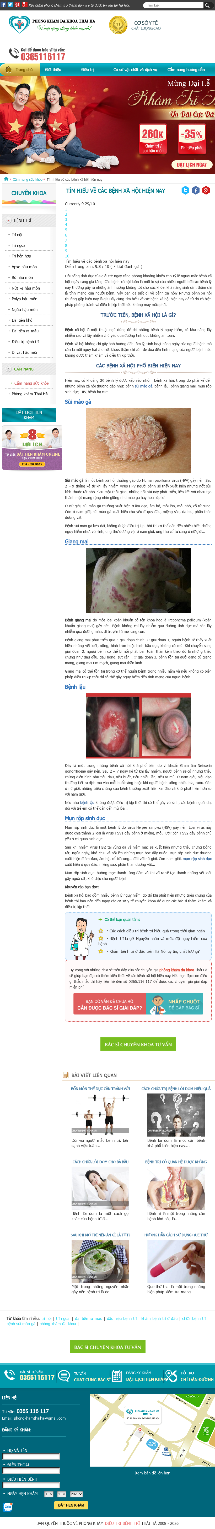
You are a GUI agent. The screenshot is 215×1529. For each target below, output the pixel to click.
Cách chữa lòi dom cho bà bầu (100, 1161)
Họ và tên (17, 1450)
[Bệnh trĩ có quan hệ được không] (176, 1208)
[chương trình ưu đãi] (107, 125)
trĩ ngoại (63, 1318)
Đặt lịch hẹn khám (29, 415)
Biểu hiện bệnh (22, 1479)
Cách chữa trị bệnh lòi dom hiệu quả (176, 1088)
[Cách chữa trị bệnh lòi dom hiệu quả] (176, 1135)
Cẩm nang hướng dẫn (186, 69)
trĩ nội (46, 1318)
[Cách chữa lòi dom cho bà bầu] (100, 1208)
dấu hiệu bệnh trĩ (122, 1318)
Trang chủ (24, 69)
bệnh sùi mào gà (21, 1323)
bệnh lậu (87, 802)
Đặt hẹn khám (71, 1505)
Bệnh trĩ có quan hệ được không (176, 1161)
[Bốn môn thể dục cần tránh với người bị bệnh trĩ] (100, 1135)
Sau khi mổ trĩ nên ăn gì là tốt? (100, 1234)
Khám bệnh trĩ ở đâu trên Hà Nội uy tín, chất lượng (154, 951)
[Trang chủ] (6, 179)
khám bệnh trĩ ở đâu (159, 1318)
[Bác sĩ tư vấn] (32, 470)
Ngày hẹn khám (22, 1493)
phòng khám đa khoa (58, 1323)
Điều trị (87, 69)
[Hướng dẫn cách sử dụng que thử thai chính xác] (176, 1281)
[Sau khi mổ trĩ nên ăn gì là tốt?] (100, 1281)
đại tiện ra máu (88, 1318)
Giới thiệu (53, 69)
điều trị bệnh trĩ (122, 1523)
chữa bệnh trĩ (194, 1318)
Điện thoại (18, 1464)
